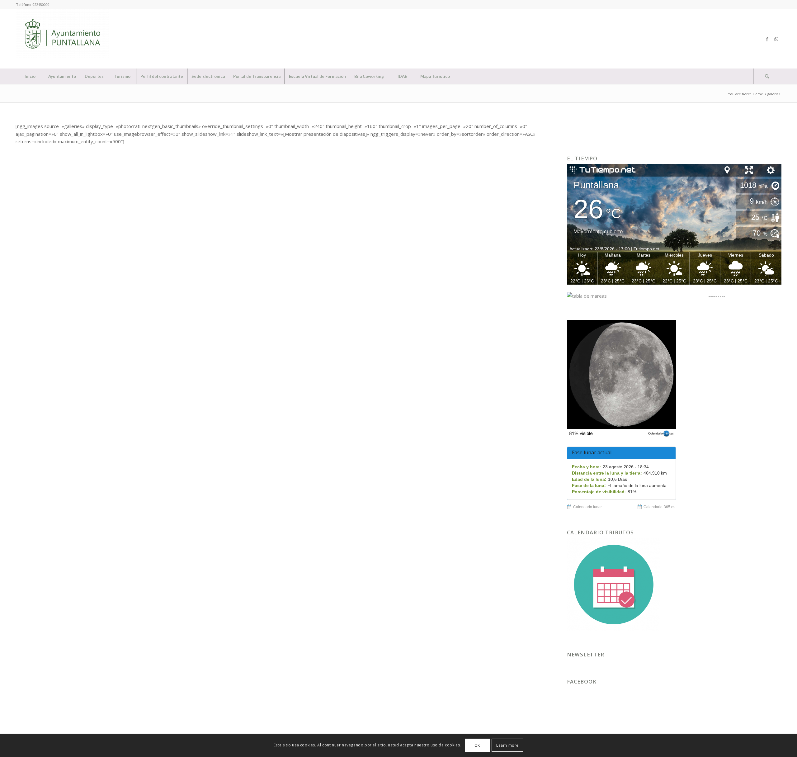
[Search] (767, 76)
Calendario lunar (587, 507)
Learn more (507, 745)
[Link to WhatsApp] (776, 39)
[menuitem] (30, 76)
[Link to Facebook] (767, 39)
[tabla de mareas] (637, 296)
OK (477, 745)
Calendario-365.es (659, 507)
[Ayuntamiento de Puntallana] (62, 39)
